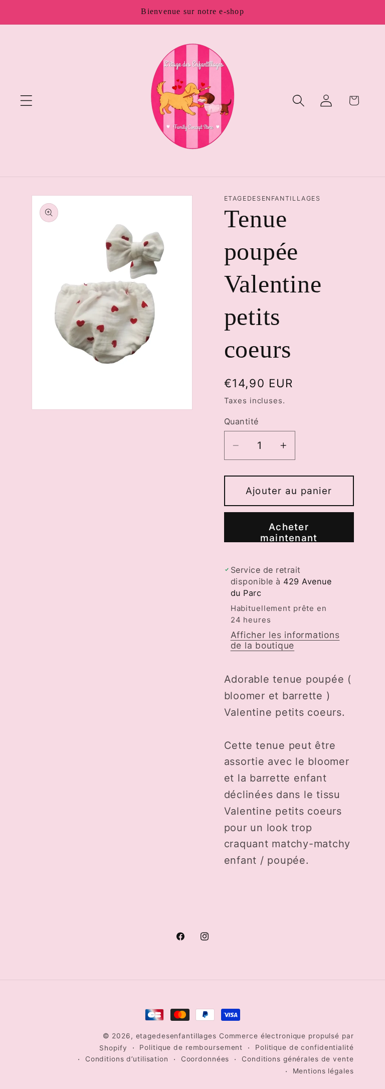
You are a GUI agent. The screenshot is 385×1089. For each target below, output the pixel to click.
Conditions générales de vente (297, 1059)
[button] (26, 100)
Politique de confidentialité (304, 1047)
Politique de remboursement (191, 1047)
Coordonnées (205, 1059)
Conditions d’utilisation (126, 1059)
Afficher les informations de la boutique (285, 640)
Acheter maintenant (289, 531)
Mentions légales (323, 1071)
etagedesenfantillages (176, 1036)
